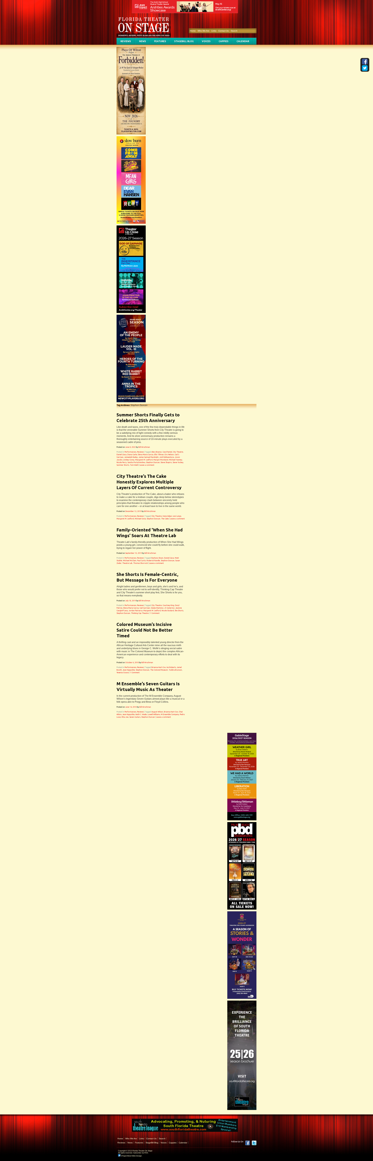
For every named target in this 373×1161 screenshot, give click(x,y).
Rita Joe (125, 717)
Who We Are (203, 31)
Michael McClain (129, 560)
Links (213, 31)
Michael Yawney (175, 460)
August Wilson (157, 712)
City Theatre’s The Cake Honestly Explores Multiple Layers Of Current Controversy (149, 482)
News (142, 41)
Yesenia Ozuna (123, 672)
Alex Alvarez (157, 452)
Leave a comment (147, 465)
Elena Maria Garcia (145, 454)
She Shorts (179, 610)
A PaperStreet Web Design (131, 1156)
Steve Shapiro (166, 462)
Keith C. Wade (141, 714)
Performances (130, 452)
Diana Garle (132, 454)
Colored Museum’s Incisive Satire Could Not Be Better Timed (145, 630)
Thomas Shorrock (140, 563)
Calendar (243, 41)
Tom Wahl (134, 465)
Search (234, 31)
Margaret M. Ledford (144, 460)
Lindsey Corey (128, 460)
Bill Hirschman (144, 447)
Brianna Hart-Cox (159, 667)
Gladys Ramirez (157, 608)
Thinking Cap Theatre (140, 613)
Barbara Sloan (157, 558)
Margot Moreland (160, 460)
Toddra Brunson (175, 670)
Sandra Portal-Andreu (136, 462)
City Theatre (178, 452)
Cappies (223, 41)
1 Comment (155, 613)
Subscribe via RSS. (140, 1153)
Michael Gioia (140, 519)
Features (160, 41)
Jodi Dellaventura (166, 457)
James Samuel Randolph (149, 457)
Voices (206, 41)
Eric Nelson (169, 454)
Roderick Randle (153, 560)
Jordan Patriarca (135, 610)
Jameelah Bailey (131, 457)
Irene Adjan (167, 516)
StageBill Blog (184, 41)
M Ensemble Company (170, 714)
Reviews (125, 41)
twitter (254, 1143)
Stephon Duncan (153, 462)
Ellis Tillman (159, 454)
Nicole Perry (122, 462)
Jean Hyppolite (129, 670)
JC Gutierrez (169, 608)
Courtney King (168, 605)
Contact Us (223, 31)
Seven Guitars (134, 717)
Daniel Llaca (121, 454)
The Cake (165, 519)
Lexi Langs (177, 516)
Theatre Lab (127, 563)
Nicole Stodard (168, 610)
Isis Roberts (171, 667)
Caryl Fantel (167, 452)
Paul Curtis (141, 560)
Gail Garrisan (145, 608)
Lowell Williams (154, 714)
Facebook (247, 1143)
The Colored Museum (159, 670)
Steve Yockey (178, 462)
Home (193, 31)
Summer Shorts (123, 465)
